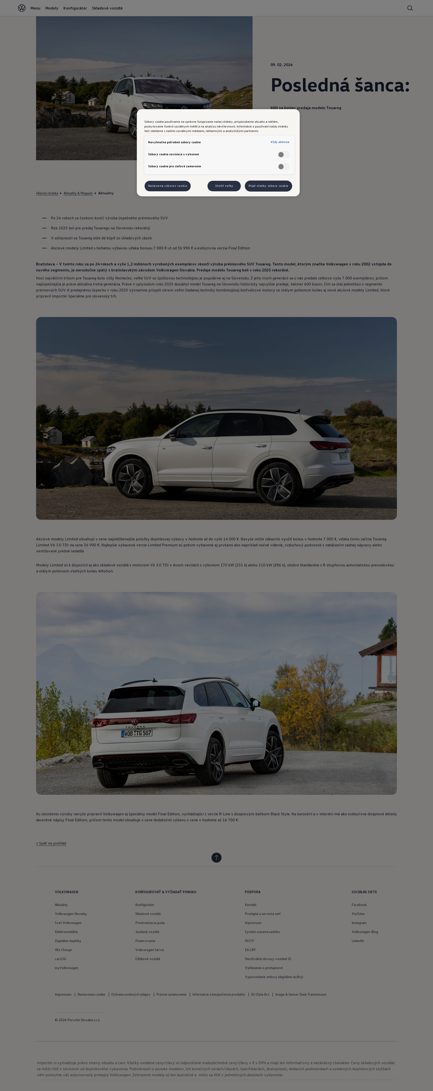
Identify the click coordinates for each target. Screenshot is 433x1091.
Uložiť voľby (224, 186)
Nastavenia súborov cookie (167, 186)
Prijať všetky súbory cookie (268, 186)
